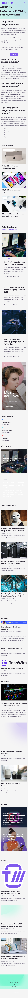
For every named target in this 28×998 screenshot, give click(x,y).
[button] (14, 54)
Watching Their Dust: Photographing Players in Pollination (14, 341)
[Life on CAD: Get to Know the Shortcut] (14, 735)
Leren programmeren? (14, 980)
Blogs (14, 984)
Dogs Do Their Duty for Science (12, 668)
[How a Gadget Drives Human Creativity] (14, 622)
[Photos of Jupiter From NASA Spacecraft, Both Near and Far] (14, 913)
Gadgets (7, 258)
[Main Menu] (24, 2)
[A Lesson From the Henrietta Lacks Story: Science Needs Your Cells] (14, 518)
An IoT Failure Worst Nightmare (12, 648)
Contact (14, 986)
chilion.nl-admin (8, 276)
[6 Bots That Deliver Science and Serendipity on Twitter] (14, 203)
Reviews (7, 336)
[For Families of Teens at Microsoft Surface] (14, 155)
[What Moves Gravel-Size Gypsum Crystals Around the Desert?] (14, 550)
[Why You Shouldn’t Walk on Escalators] (14, 773)
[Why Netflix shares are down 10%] (14, 179)
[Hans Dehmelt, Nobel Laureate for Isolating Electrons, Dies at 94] (14, 945)
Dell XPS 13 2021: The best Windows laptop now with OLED (14, 289)
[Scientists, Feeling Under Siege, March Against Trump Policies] (14, 583)
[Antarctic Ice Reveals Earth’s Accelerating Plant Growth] (14, 875)
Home (14, 978)
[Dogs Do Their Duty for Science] (14, 662)
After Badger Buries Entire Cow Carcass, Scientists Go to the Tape (13, 836)
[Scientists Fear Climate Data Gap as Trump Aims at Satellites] (14, 692)
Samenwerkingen (14, 982)
